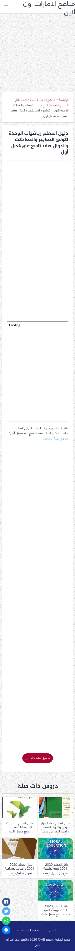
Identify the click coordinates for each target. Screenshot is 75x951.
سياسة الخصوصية (28, 930)
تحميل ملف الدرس (37, 757)
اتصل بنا (50, 930)
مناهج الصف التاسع (42, 99)
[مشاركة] (6, 902)
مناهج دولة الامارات (55, 438)
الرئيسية (64, 99)
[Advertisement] (37, 49)
